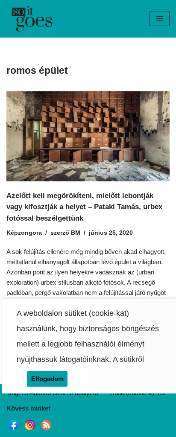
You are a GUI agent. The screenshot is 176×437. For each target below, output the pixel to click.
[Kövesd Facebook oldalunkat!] (13, 430)
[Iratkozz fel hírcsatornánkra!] (46, 430)
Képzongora (24, 233)
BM (75, 233)
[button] (160, 19)
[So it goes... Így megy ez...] (32, 19)
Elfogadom (47, 378)
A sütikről (128, 359)
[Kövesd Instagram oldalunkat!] (30, 430)
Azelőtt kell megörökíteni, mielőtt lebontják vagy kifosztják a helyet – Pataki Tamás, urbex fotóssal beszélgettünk (84, 207)
